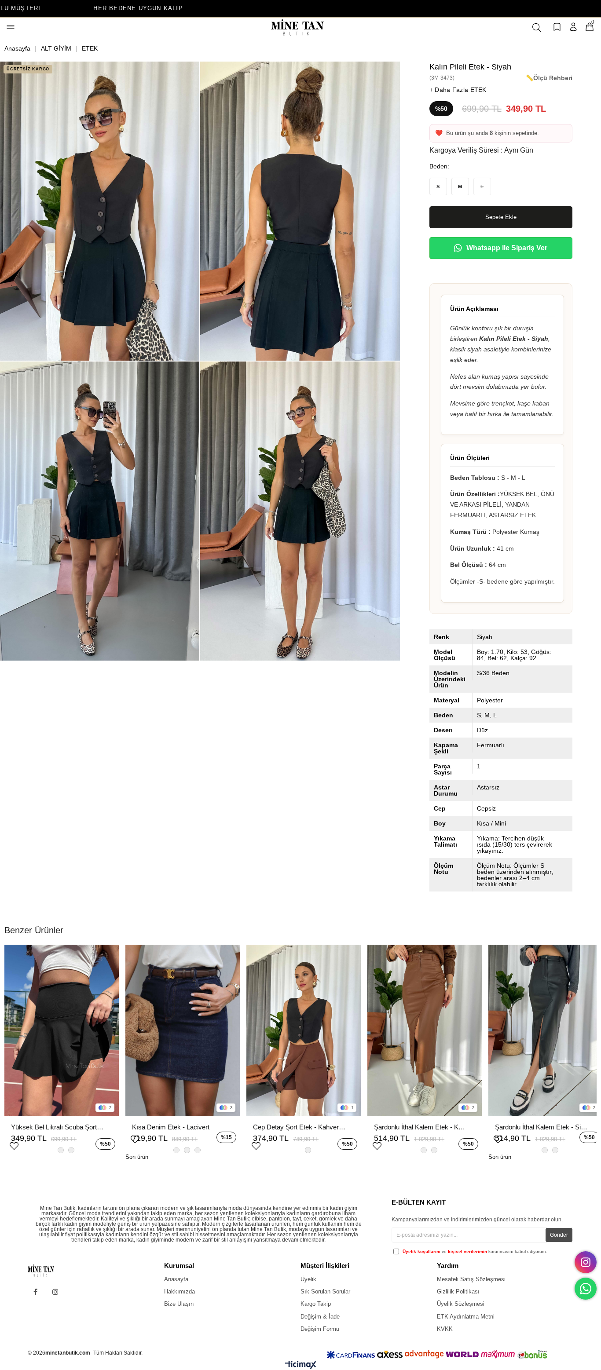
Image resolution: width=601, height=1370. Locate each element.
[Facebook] (35, 1292)
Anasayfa (176, 1279)
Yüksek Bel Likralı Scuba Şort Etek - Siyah (57, 1127)
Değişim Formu (319, 1329)
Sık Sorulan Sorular (325, 1291)
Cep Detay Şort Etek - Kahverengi (299, 1127)
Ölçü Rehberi (552, 77)
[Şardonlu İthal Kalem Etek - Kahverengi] (424, 1030)
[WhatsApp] (586, 1289)
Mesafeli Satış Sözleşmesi (471, 1279)
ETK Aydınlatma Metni (466, 1316)
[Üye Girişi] (573, 27)
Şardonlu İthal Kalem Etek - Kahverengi (420, 1127)
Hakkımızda (179, 1291)
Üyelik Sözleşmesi (460, 1304)
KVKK (445, 1329)
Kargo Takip (315, 1304)
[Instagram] (55, 1292)
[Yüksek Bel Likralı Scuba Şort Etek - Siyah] (61, 1030)
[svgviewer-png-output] (48, 1270)
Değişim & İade (320, 1316)
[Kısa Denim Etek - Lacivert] (182, 1030)
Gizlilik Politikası (458, 1291)
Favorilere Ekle (14, 1145)
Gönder (559, 1235)
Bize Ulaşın (179, 1304)
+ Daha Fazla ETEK (458, 89)
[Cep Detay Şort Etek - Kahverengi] (303, 1030)
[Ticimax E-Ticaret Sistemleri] (300, 1366)
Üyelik (308, 1279)
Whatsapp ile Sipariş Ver (506, 248)
